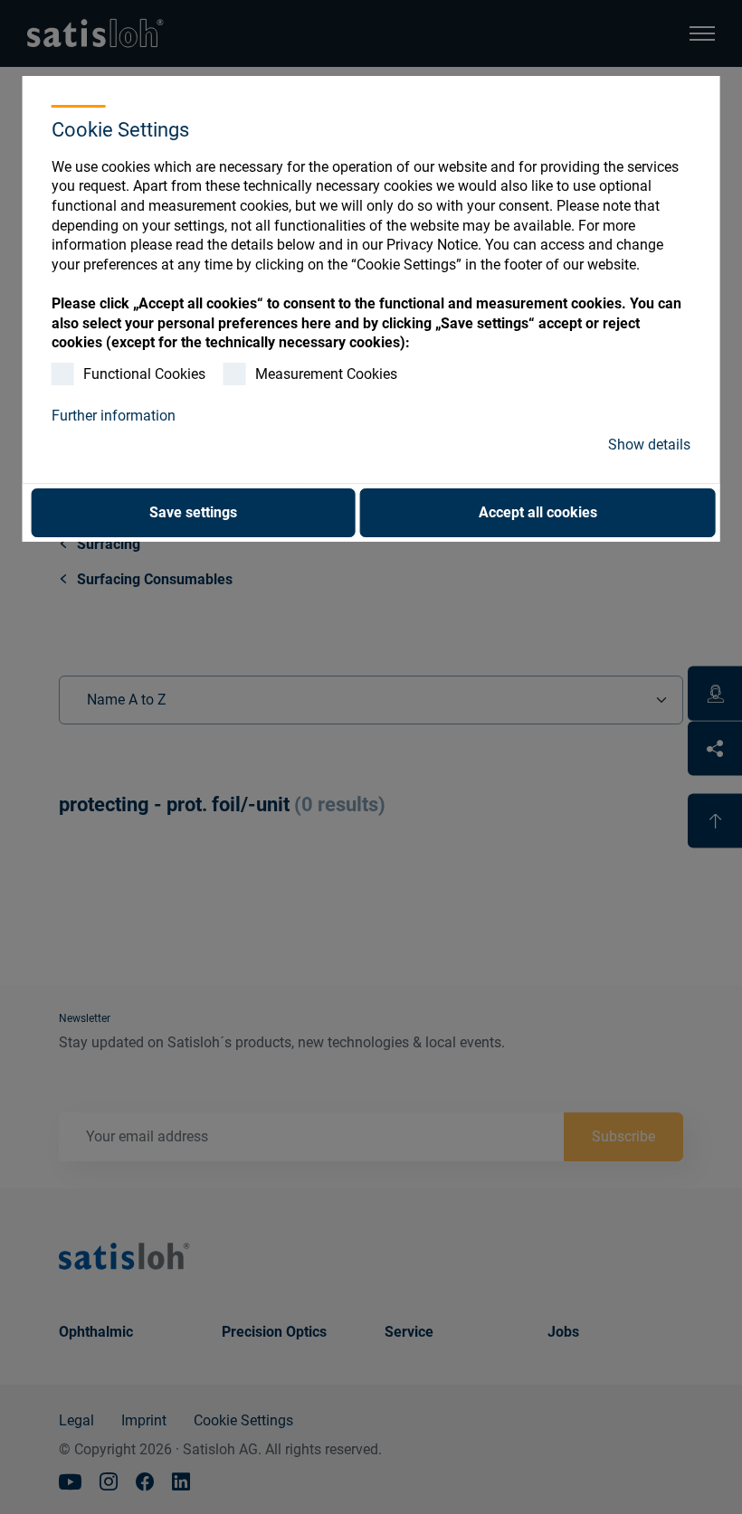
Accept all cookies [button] (538, 512)
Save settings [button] (193, 512)
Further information (114, 415)
